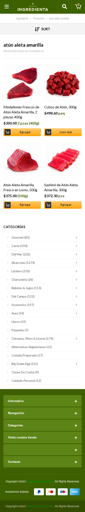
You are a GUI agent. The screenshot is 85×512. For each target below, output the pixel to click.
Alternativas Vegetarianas (32, 347)
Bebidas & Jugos (26, 288)
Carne (19, 246)
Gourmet (21, 237)
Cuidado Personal (26, 380)
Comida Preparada (27, 355)
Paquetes (20, 330)
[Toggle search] (64, 7)
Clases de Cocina (25, 372)
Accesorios (23, 305)
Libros (19, 322)
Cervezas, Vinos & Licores (32, 338)
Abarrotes (23, 263)
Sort (45, 29)
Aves (18, 313)
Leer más (66, 132)
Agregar (25, 132)
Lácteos (21, 271)
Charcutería (22, 279)
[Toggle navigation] (7, 7)
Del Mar (21, 254)
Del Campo (23, 296)
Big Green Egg (25, 364)
